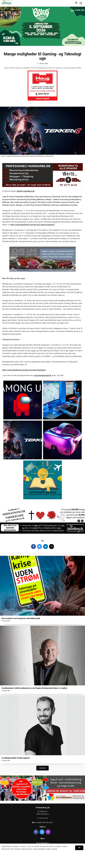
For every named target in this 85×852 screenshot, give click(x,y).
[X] (42, 831)
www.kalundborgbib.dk (42, 375)
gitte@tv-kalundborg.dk (26, 191)
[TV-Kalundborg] (7, 3)
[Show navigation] (81, 3)
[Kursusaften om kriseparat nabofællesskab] (42, 586)
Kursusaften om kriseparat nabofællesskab (21, 618)
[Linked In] (45, 546)
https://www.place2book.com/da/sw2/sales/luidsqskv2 (24, 370)
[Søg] (76, 3)
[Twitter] (39, 546)
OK (79, 847)
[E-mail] (51, 546)
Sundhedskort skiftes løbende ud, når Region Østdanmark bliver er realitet (34, 688)
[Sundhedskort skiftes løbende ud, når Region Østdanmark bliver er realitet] (42, 655)
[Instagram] (48, 831)
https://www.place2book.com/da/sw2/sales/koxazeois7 (33, 225)
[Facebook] (33, 546)
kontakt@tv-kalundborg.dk (43, 822)
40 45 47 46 (43, 818)
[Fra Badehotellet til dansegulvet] (42, 725)
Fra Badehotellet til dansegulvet (16, 758)
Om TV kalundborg (42, 843)
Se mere (42, 768)
